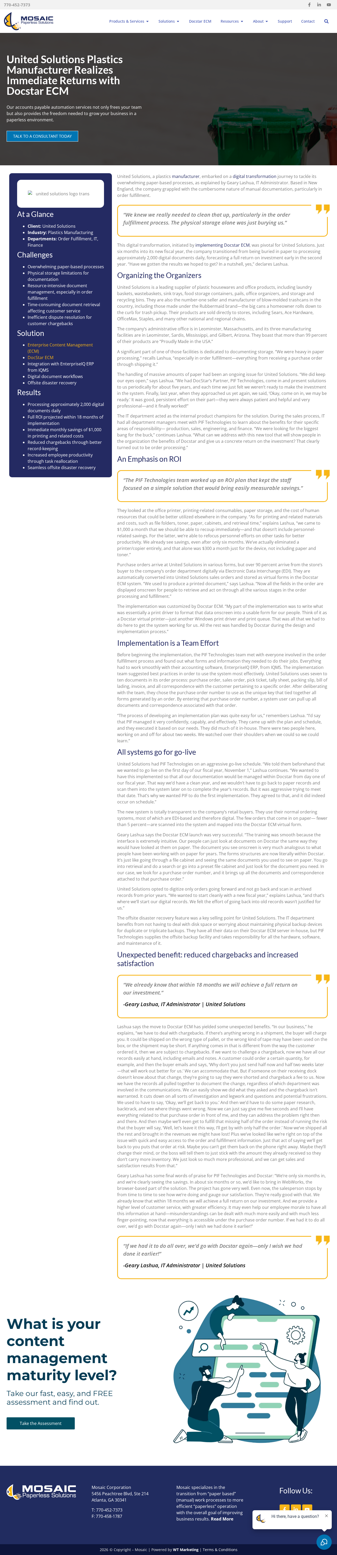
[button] (326, 21)
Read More (222, 1519)
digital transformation (254, 176)
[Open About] (267, 21)
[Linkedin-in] (319, 5)
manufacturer (186, 176)
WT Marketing (186, 1549)
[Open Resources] (242, 21)
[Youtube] (329, 5)
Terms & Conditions (220, 1549)
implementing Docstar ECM (222, 245)
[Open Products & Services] (147, 21)
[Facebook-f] (309, 5)
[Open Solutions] (178, 21)
